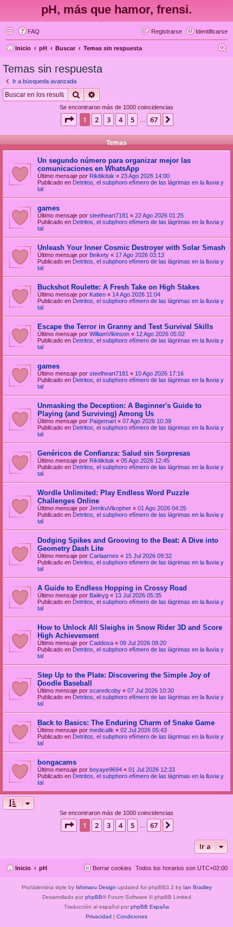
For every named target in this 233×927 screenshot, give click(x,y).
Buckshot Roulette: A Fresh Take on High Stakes (118, 287)
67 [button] (154, 119)
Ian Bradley (197, 887)
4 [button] (120, 119)
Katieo (97, 294)
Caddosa (101, 643)
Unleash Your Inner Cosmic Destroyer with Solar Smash (131, 248)
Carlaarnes (104, 556)
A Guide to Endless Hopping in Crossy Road (112, 588)
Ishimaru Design (96, 887)
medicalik (101, 730)
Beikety (99, 255)
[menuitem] (29, 31)
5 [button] (132, 119)
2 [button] (97, 119)
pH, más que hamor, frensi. (116, 9)
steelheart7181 (108, 215)
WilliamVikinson (109, 334)
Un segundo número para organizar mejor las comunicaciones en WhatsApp (114, 164)
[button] (69, 119)
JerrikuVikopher (110, 508)
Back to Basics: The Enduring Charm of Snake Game (126, 723)
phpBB (93, 897)
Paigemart (102, 421)
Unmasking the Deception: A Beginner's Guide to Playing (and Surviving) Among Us (119, 410)
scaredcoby (105, 690)
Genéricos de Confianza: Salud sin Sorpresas (113, 453)
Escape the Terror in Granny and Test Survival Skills (125, 327)
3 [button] (109, 119)
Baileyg (98, 595)
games (48, 208)
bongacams (56, 762)
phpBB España (150, 907)
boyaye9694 (105, 769)
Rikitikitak (101, 176)
